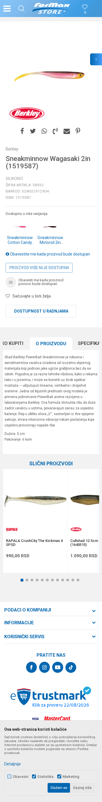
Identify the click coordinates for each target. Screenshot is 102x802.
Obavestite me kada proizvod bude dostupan (49, 254)
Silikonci (14, 178)
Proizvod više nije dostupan (39, 267)
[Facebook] (22, 131)
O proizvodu (51, 343)
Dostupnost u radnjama (41, 311)
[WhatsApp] (44, 131)
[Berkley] (27, 113)
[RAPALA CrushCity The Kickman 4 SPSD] (35, 501)
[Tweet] (33, 131)
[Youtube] (57, 667)
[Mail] (66, 131)
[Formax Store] (51, 8)
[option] (51, 75)
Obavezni (20, 776)
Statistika (45, 776)
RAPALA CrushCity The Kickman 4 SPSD (34, 543)
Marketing (71, 776)
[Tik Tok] (70, 667)
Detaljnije (12, 764)
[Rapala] (12, 529)
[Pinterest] (78, 131)
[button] (21, 8)
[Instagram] (44, 667)
